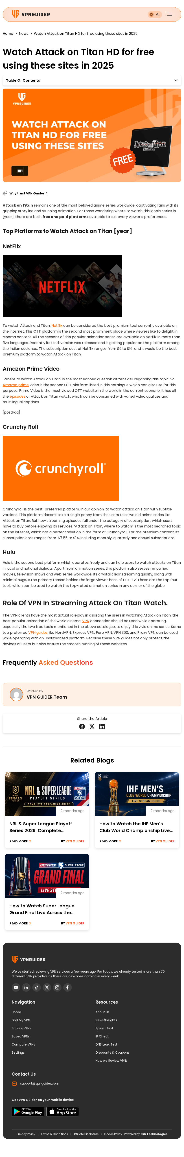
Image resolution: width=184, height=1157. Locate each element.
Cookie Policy (113, 1134)
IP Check (102, 1036)
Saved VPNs (21, 1036)
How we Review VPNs (111, 1060)
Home (8, 33)
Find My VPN (21, 1020)
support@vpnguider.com (39, 1083)
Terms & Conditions (55, 1134)
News (23, 33)
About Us (103, 1012)
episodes (17, 396)
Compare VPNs (23, 1044)
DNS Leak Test (106, 1044)
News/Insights (106, 1020)
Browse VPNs (21, 1028)
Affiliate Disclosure (86, 1134)
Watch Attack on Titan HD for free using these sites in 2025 (86, 33)
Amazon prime (16, 385)
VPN (85, 620)
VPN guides (38, 632)
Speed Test (104, 1028)
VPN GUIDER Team (47, 697)
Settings (18, 1052)
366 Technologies (153, 1134)
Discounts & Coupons (112, 1052)
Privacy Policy (26, 1134)
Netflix (56, 325)
